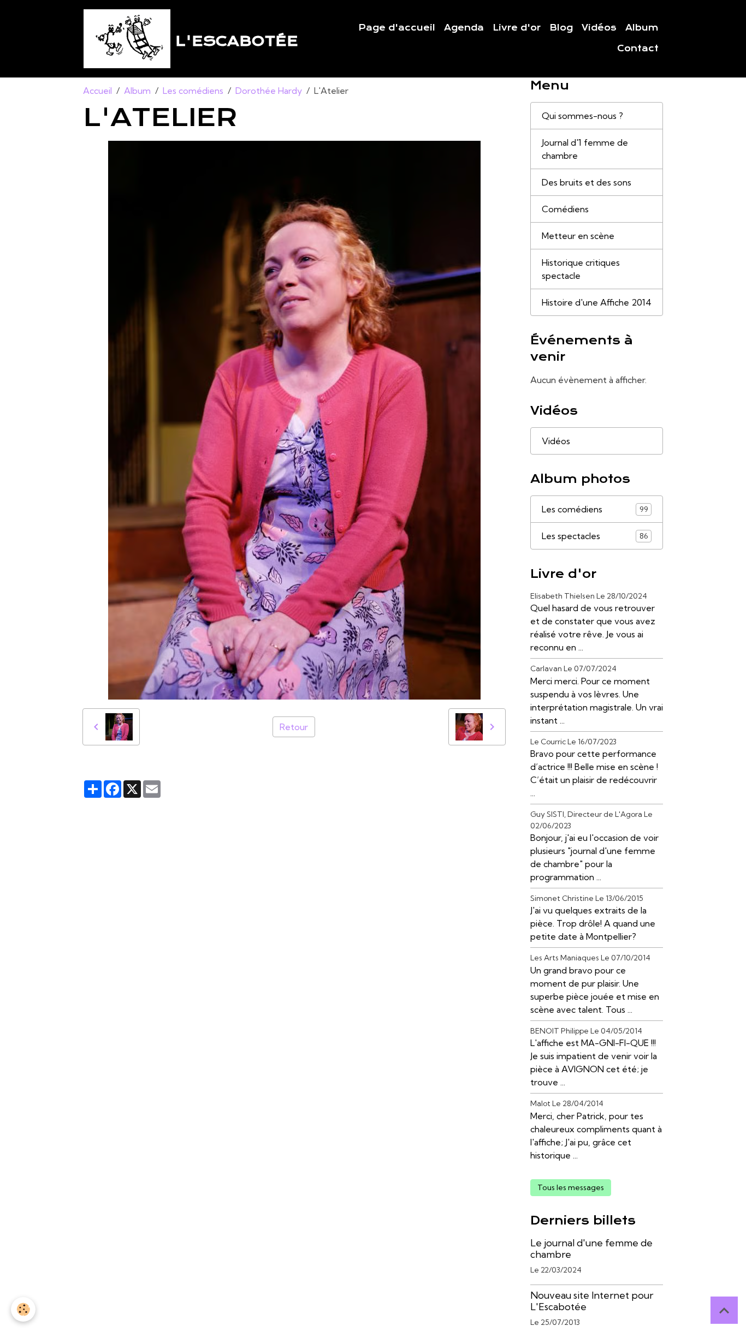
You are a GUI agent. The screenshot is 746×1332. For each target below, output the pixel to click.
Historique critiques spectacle (581, 269)
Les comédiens (193, 90)
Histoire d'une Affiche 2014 (597, 302)
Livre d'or (517, 28)
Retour (294, 726)
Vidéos (599, 28)
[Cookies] (23, 1309)
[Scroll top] (724, 1310)
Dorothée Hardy (268, 90)
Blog (561, 28)
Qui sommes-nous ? (582, 115)
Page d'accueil (396, 28)
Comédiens (565, 209)
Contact (638, 48)
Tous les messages (570, 1187)
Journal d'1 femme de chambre (585, 149)
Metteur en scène (578, 235)
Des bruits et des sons (586, 182)
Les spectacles (595, 535)
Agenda (464, 28)
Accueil (97, 90)
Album (642, 28)
